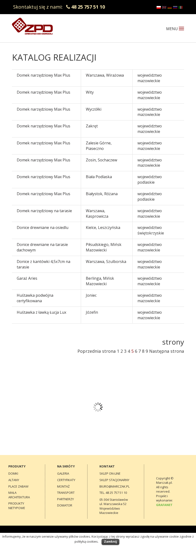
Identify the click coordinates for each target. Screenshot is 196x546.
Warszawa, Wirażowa (105, 75)
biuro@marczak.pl (114, 486)
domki (13, 473)
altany (13, 480)
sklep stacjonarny (114, 480)
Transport (66, 492)
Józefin (92, 312)
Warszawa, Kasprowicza (97, 213)
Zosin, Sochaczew (101, 160)
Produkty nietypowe (16, 505)
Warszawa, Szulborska (106, 261)
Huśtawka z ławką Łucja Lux (41, 312)
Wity (90, 92)
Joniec (91, 295)
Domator (64, 505)
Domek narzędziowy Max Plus (43, 75)
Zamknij (110, 541)
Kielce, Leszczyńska (103, 227)
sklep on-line (109, 473)
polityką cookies (86, 541)
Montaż (63, 486)
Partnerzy (65, 499)
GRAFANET (164, 505)
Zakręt (92, 126)
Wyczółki (93, 109)
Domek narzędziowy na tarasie (44, 210)
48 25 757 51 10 (88, 7)
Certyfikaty (66, 480)
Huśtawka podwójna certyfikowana (35, 298)
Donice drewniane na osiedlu (42, 227)
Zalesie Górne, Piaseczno (99, 145)
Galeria (63, 473)
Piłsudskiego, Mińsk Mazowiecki (103, 247)
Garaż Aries (27, 278)
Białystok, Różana (102, 193)
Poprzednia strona (96, 351)
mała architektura (19, 494)
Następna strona (166, 351)
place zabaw (18, 486)
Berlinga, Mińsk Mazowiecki (100, 281)
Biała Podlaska (99, 176)
